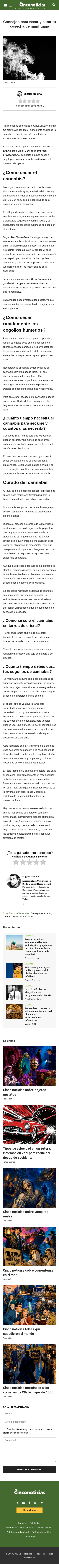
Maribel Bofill (30, 1024)
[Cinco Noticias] (29, 1492)
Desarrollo (30, 936)
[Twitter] (17, 1503)
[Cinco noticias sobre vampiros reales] (29, 1188)
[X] (20, 116)
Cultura (29, 986)
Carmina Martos (32, 958)
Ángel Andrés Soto (33, 999)
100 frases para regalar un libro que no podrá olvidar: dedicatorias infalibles (38, 972)
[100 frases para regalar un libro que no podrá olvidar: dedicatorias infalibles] (14, 970)
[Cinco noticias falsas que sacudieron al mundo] (29, 1305)
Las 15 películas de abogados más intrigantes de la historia (38, 992)
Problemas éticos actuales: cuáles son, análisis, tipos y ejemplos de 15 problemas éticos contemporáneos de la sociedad (38, 947)
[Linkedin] (23, 1503)
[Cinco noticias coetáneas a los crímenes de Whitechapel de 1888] (29, 1364)
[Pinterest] (41, 1503)
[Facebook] (27, 116)
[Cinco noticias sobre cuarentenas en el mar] (29, 1246)
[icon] (10, 5)
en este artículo (39, 808)
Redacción (7, 1099)
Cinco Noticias (10, 913)
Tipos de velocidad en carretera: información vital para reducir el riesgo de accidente (27, 1153)
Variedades (23, 913)
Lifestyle (29, 964)
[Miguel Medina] (20, 94)
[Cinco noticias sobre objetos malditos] (29, 1066)
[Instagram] (35, 1503)
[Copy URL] (41, 116)
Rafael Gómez (9, 1162)
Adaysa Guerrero (32, 980)
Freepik (12, 82)
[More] (48, 116)
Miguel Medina (33, 94)
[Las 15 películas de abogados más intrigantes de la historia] (14, 992)
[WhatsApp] (34, 116)
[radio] (16, 862)
